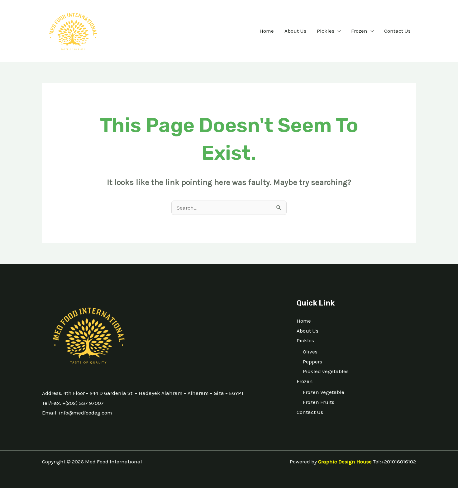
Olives (310, 351)
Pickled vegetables (326, 371)
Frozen (359, 31)
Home (267, 31)
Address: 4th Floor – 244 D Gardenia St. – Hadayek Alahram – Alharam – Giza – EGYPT (143, 393)
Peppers (312, 361)
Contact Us (397, 31)
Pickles (325, 31)
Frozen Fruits (318, 402)
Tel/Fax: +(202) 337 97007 (73, 403)
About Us (295, 31)
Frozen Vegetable (323, 392)
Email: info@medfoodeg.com (77, 413)
